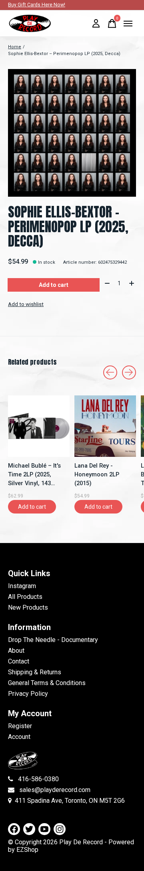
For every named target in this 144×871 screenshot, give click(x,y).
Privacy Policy (28, 693)
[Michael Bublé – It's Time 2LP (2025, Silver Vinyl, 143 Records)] (39, 426)
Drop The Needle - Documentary (53, 640)
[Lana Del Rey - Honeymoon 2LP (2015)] (105, 426)
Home (14, 46)
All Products (25, 596)
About (16, 650)
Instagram (22, 586)
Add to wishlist (26, 304)
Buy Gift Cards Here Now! (36, 5)
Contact (18, 661)
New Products (28, 607)
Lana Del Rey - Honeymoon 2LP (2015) (96, 474)
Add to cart (53, 285)
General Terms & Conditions (47, 683)
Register (20, 726)
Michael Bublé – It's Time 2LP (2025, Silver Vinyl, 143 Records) (34, 475)
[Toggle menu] (128, 24)
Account (19, 737)
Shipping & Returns (34, 672)
